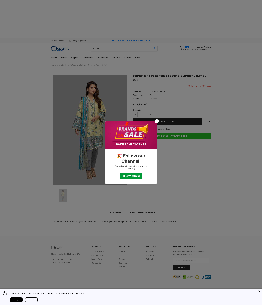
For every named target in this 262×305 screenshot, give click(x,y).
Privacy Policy (80, 293)
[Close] (259, 291)
